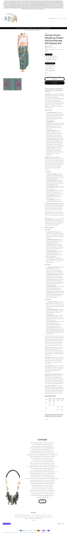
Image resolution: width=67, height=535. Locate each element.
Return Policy (48, 515)
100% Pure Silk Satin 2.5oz (51, 59)
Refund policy (20, 532)
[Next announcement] (65, 5)
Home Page (43, 515)
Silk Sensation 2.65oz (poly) (51, 56)
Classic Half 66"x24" (50, 68)
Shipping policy (37, 532)
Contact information (44, 532)
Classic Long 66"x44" (50, 63)
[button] (2, 18)
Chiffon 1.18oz (48, 54)
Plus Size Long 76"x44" (50, 70)
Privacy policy (25, 532)
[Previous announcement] (2, 5)
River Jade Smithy (8, 532)
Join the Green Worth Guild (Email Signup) (23, 515)
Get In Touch (37, 515)
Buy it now (54, 82)
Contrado (42, 501)
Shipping (46, 47)
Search (33, 515)
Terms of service (31, 532)
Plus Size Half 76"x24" (50, 65)
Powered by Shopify (14, 532)
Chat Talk (33, 520)
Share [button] (47, 419)
